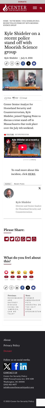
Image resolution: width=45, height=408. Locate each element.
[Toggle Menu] (35, 8)
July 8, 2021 (27, 58)
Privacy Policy (12, 345)
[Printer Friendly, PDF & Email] (16, 98)
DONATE (22, 2)
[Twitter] (39, 188)
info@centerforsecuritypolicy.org (19, 387)
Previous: (15, 304)
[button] (6, 63)
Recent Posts (19, 184)
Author (8, 184)
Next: (33, 303)
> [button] (41, 8)
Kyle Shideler (11, 58)
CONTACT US (10, 373)
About (7, 340)
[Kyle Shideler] (9, 193)
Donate (8, 351)
